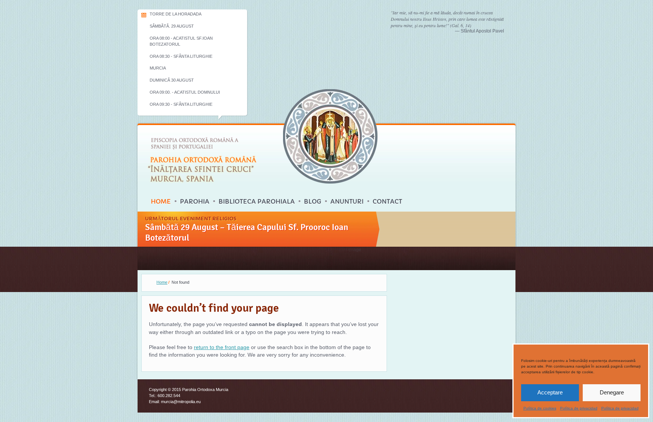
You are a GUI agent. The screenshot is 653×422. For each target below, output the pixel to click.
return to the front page (221, 347)
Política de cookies (539, 408)
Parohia (194, 201)
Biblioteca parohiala (256, 201)
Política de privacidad (578, 408)
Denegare (612, 392)
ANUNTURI (347, 201)
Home (161, 201)
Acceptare (550, 392)
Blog (312, 201)
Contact (387, 201)
